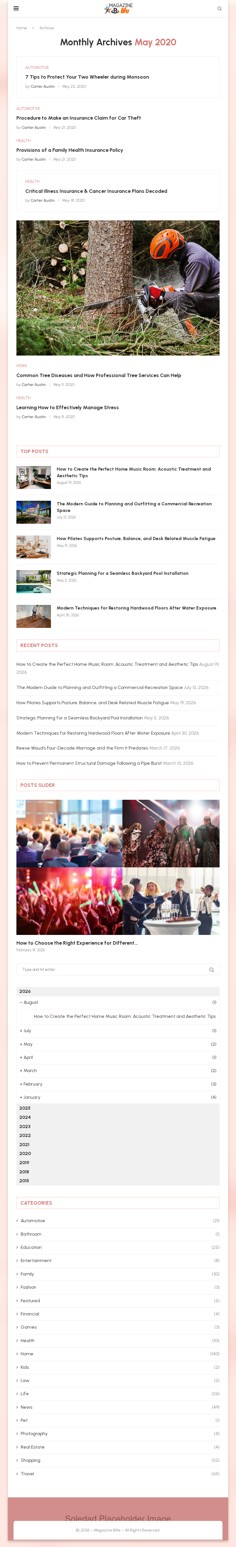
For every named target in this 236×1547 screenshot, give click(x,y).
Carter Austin (43, 86)
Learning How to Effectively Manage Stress (67, 407)
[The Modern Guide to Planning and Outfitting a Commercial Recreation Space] (33, 512)
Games (120, 1327)
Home (21, 28)
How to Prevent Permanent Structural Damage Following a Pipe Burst (89, 763)
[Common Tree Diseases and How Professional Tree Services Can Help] (118, 288)
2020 (25, 1153)
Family (120, 1274)
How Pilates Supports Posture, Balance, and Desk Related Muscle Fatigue (136, 538)
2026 (25, 991)
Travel (120, 1473)
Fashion (120, 1287)
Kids (120, 1367)
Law (120, 1380)
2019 (24, 1162)
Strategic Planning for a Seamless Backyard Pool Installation (123, 573)
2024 (25, 1117)
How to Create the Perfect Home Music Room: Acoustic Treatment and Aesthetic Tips (134, 472)
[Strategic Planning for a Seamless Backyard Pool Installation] (33, 581)
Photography (120, 1433)
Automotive (120, 1220)
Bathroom (120, 1234)
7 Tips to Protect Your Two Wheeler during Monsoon (87, 77)
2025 (25, 1108)
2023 (25, 1126)
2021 (24, 1144)
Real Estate (120, 1447)
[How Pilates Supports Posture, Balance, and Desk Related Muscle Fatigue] (33, 546)
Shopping (120, 1460)
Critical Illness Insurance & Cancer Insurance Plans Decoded (96, 191)
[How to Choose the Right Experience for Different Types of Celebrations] (118, 867)
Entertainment (120, 1260)
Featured (120, 1300)
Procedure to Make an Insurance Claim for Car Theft (78, 118)
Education (120, 1247)
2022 (25, 1135)
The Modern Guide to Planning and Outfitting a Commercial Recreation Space (134, 507)
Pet (120, 1420)
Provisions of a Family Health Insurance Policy (69, 150)
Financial (120, 1314)
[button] (27, 876)
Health (120, 1340)
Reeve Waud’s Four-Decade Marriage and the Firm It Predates (82, 748)
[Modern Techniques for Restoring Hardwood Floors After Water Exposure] (33, 616)
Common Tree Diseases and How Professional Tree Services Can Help (98, 375)
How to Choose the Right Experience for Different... (77, 943)
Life (120, 1393)
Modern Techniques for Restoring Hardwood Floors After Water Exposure (136, 608)
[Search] (219, 9)
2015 (24, 1180)
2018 (24, 1172)
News (120, 1407)
